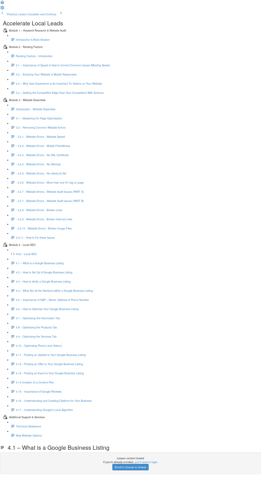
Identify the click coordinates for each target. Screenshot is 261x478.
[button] (2, 3)
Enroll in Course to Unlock (130, 467)
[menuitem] (2, 9)
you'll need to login (146, 462)
